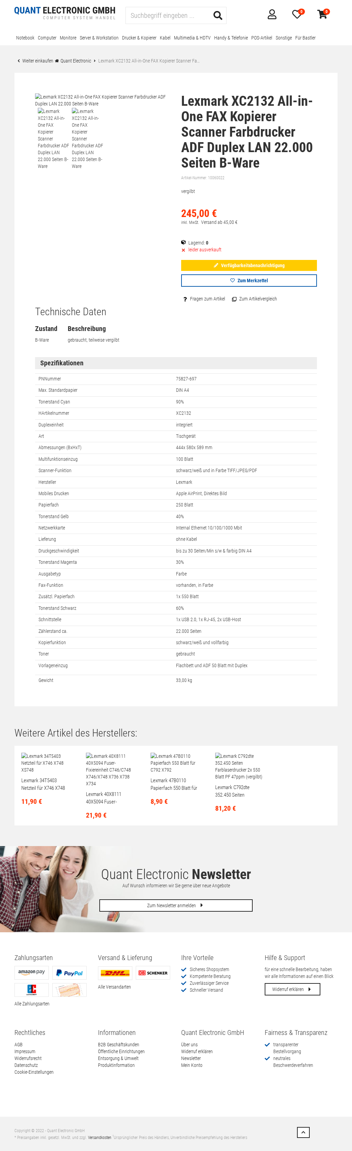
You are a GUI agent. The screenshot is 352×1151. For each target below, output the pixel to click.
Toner (43, 654)
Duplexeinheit (51, 425)
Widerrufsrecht (28, 1058)
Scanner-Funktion (55, 470)
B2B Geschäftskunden (118, 1044)
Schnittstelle (49, 619)
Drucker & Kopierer (139, 38)
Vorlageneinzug (53, 665)
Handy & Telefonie (231, 38)
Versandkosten (99, 1137)
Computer (47, 38)
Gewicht (45, 680)
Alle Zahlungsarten (32, 1003)
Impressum (24, 1051)
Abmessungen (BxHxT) (59, 447)
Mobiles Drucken (53, 493)
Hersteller (47, 482)
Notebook (25, 38)
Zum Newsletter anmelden (172, 905)
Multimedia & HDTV (192, 38)
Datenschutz (26, 1065)
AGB (18, 1044)
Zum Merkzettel (252, 280)
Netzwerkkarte (51, 528)
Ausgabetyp (49, 574)
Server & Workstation (99, 38)
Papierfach (48, 505)
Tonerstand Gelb (53, 516)
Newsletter (191, 1058)
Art (41, 436)
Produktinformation (116, 1065)
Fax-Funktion (50, 585)
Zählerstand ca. (52, 631)
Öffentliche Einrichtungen (121, 1051)
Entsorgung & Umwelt (118, 1058)
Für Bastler (305, 38)
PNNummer (49, 378)
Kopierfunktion (52, 642)
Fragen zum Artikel (207, 298)
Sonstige (284, 38)
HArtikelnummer (53, 413)
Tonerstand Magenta (57, 562)
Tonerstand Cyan (54, 401)
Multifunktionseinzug (58, 459)
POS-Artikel (261, 38)
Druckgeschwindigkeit (58, 551)
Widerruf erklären (288, 989)
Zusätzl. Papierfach (56, 596)
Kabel (165, 38)
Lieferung (47, 539)
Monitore (68, 38)
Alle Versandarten (114, 987)
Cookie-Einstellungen (34, 1072)
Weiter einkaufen (37, 61)
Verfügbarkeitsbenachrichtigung (252, 265)
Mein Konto (191, 1065)
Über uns (189, 1044)
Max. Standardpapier (57, 390)
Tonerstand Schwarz (57, 608)
